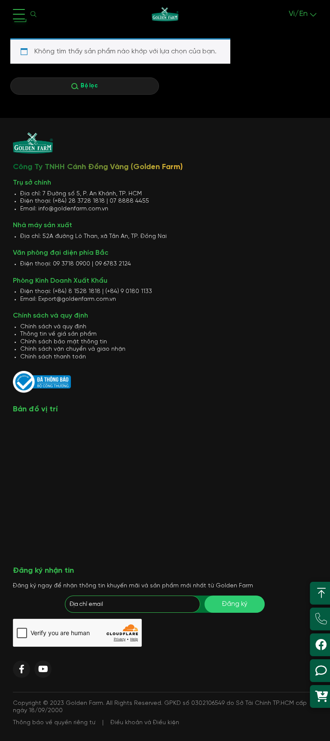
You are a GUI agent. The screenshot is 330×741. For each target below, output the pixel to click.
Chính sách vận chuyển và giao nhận (72, 349)
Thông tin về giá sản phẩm (58, 334)
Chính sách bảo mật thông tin (63, 342)
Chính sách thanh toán (53, 357)
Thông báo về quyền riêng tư (54, 722)
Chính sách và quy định (53, 327)
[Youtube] (43, 669)
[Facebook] (21, 669)
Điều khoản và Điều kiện (144, 722)
